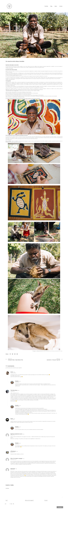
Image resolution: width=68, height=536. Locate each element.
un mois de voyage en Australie (13, 71)
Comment (7, 488)
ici (11, 139)
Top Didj (18, 88)
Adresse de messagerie (29, 500)
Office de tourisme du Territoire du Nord (50, 350)
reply (20, 381)
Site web (45, 500)
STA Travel (60, 350)
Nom (7, 500)
